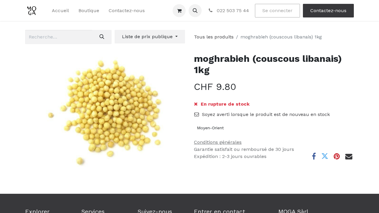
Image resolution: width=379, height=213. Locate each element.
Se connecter (277, 10)
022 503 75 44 (232, 10)
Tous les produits (214, 37)
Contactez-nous (328, 10)
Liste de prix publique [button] (148, 36)
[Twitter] (324, 156)
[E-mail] (348, 156)
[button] (195, 10)
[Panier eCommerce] (179, 10)
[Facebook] (314, 156)
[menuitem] (60, 11)
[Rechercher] (102, 37)
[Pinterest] (337, 156)
